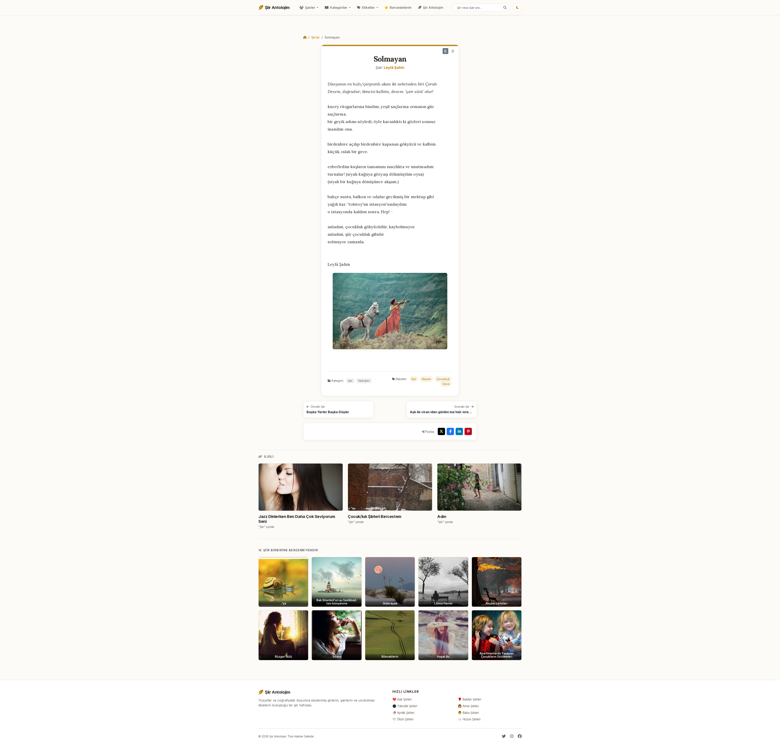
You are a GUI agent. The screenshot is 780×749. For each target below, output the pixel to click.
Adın (441, 516)
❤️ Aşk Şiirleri (402, 699)
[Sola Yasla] (445, 51)
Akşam (426, 379)
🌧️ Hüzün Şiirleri (469, 719)
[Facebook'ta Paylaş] (450, 431)
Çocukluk (443, 379)
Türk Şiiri (364, 380)
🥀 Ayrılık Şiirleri (403, 713)
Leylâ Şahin (394, 67)
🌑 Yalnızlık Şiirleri (404, 706)
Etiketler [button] (368, 7)
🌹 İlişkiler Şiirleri (469, 699)
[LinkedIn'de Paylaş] (459, 431)
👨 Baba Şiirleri (468, 713)
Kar (414, 379)
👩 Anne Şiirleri (468, 706)
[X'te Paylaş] (441, 431)
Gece (446, 384)
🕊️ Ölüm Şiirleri (402, 719)
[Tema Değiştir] (517, 7)
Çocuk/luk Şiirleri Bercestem (374, 516)
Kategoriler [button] (338, 7)
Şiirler (315, 37)
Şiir (350, 380)
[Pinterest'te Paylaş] (468, 431)
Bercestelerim (400, 7)
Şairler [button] (310, 7)
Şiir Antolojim (432, 7)
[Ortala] (453, 51)
